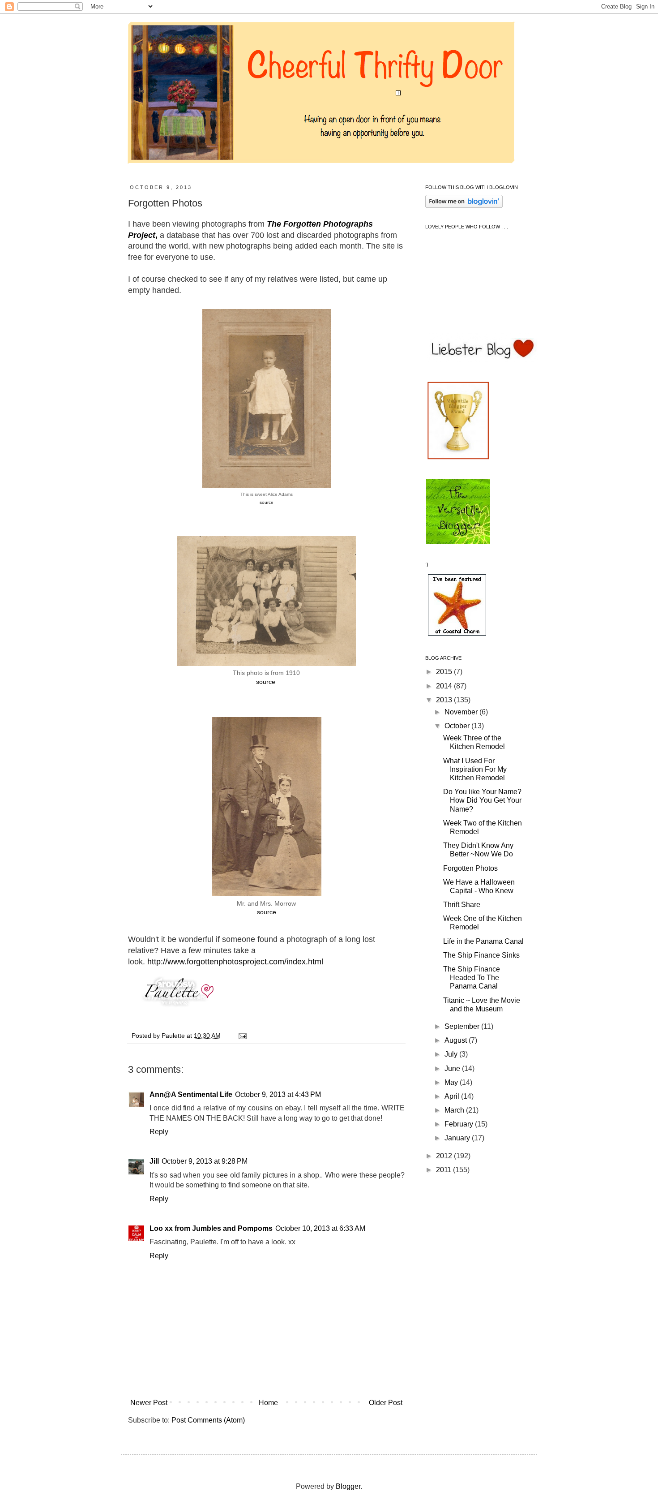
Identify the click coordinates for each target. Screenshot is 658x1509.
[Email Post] (241, 1035)
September (462, 1026)
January (458, 1138)
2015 (445, 671)
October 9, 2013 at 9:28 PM (205, 1161)
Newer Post (148, 1402)
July (451, 1054)
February (459, 1124)
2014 (445, 686)
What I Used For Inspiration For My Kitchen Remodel (475, 769)
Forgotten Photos (470, 868)
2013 (445, 700)
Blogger (348, 1486)
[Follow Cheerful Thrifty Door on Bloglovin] (464, 205)
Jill (154, 1161)
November (461, 712)
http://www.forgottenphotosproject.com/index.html (235, 961)
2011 (444, 1170)
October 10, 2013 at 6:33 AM (320, 1228)
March (455, 1110)
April (452, 1096)
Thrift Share (461, 904)
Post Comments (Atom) (208, 1420)
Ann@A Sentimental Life (191, 1094)
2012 (445, 1156)
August (456, 1040)
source (266, 502)
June (453, 1068)
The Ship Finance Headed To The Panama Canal (471, 977)
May (452, 1082)
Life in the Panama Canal (483, 941)
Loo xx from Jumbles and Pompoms (211, 1228)
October (457, 726)
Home (268, 1402)
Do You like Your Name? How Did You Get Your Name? (482, 800)
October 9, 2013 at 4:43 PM (278, 1094)
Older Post (385, 1402)
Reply (159, 1131)
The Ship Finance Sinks (481, 955)
